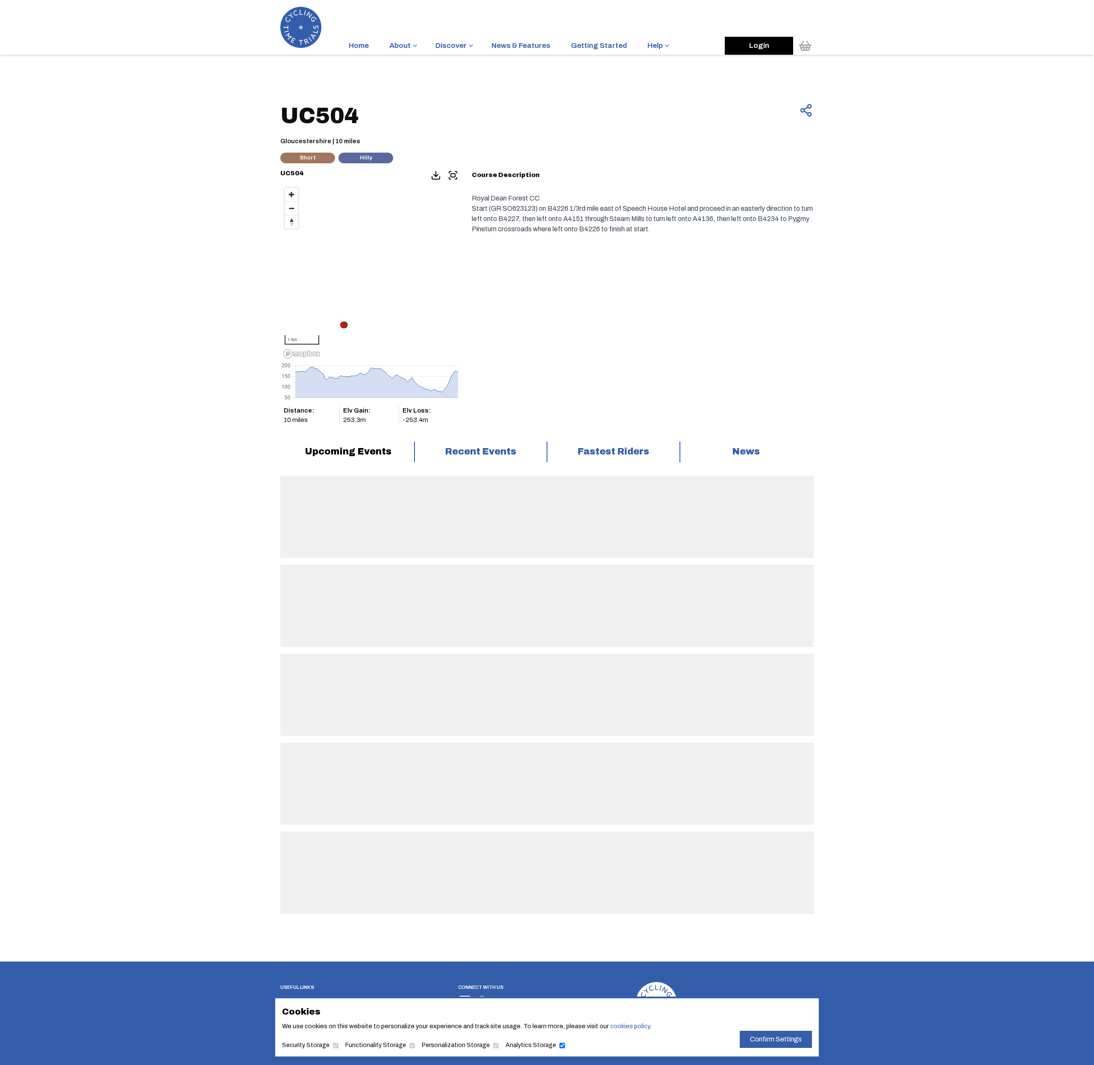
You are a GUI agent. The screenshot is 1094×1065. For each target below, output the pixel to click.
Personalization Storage (456, 1045)
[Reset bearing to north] (291, 222)
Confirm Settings (776, 1039)
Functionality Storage (375, 1045)
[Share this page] (806, 110)
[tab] (348, 452)
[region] (369, 272)
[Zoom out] (291, 208)
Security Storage (305, 1045)
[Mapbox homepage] (302, 354)
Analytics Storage (531, 1045)
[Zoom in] (291, 194)
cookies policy (630, 1026)
